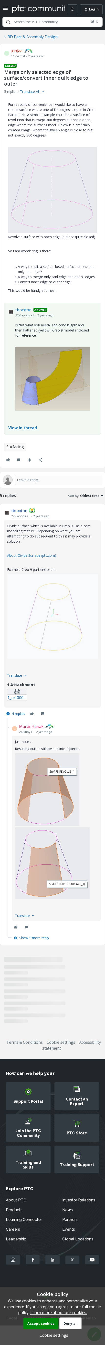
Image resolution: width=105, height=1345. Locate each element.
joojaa (16, 50)
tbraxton (23, 309)
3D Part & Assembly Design (33, 36)
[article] (52, 613)
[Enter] (8, 22)
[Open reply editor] (52, 480)
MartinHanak (31, 726)
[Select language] (72, 9)
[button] (5, 9)
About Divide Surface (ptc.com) (31, 555)
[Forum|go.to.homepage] (35, 9)
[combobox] (52, 22)
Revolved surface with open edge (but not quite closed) (51, 236)
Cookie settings (61, 1042)
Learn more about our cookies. (58, 1312)
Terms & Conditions (24, 1042)
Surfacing (15, 446)
